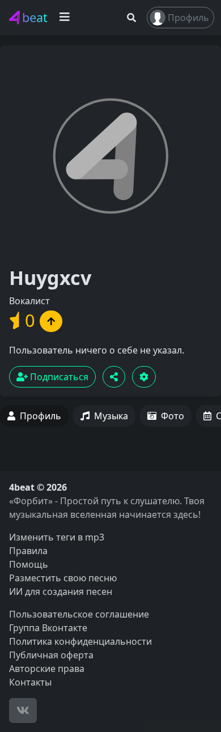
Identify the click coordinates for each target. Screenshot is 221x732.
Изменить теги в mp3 (56, 537)
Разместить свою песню (63, 578)
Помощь (28, 564)
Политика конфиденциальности (80, 641)
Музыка (111, 416)
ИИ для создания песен (60, 591)
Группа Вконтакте (48, 628)
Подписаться (58, 377)
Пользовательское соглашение (79, 614)
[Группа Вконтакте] (23, 710)
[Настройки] (144, 377)
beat (35, 17)
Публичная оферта (51, 655)
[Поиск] (131, 17)
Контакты (30, 682)
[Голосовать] (51, 321)
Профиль (188, 17)
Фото (172, 416)
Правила (28, 550)
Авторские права (46, 668)
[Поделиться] (114, 377)
